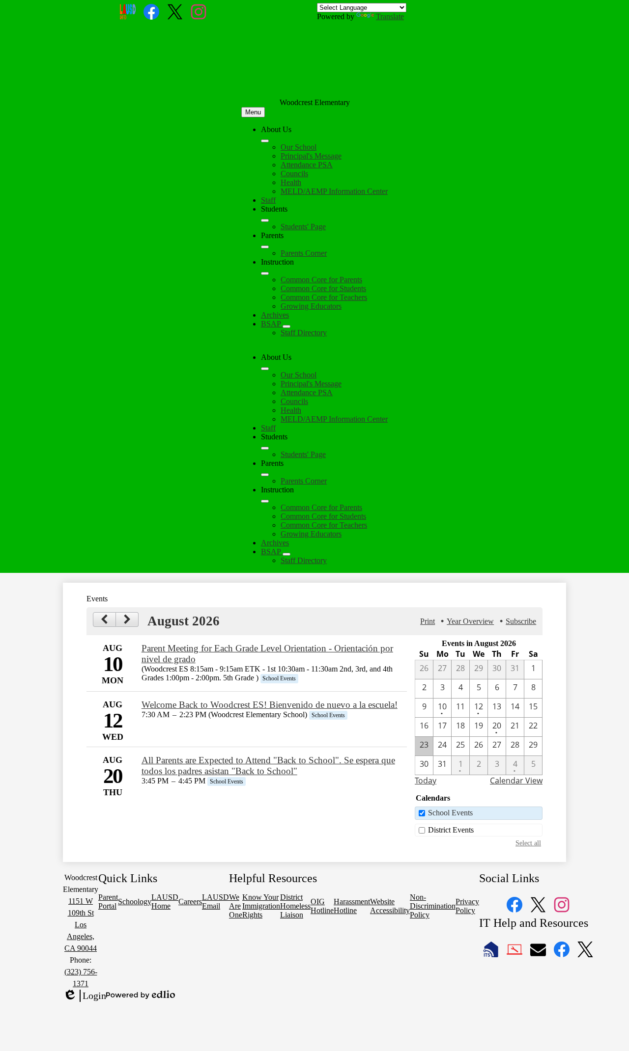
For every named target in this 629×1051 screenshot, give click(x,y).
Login (84, 996)
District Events (451, 830)
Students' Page (303, 226)
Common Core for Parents (321, 279)
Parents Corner (304, 253)
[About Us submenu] (265, 140)
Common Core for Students (323, 288)
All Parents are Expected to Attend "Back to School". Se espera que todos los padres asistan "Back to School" (268, 765)
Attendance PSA (307, 165)
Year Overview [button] (470, 621)
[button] (265, 368)
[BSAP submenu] (286, 326)
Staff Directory (304, 332)
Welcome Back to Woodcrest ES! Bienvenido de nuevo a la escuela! (270, 705)
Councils (294, 173)
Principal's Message (311, 156)
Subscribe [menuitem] (521, 621)
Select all (528, 843)
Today (425, 780)
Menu (253, 112)
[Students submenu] (265, 220)
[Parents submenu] (265, 246)
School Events (450, 812)
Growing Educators (311, 306)
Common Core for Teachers (324, 297)
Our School (298, 147)
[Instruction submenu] (265, 273)
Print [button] (427, 621)
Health (291, 182)
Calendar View (516, 780)
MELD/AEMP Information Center (334, 191)
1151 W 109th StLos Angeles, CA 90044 (80, 924)
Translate (390, 16)
